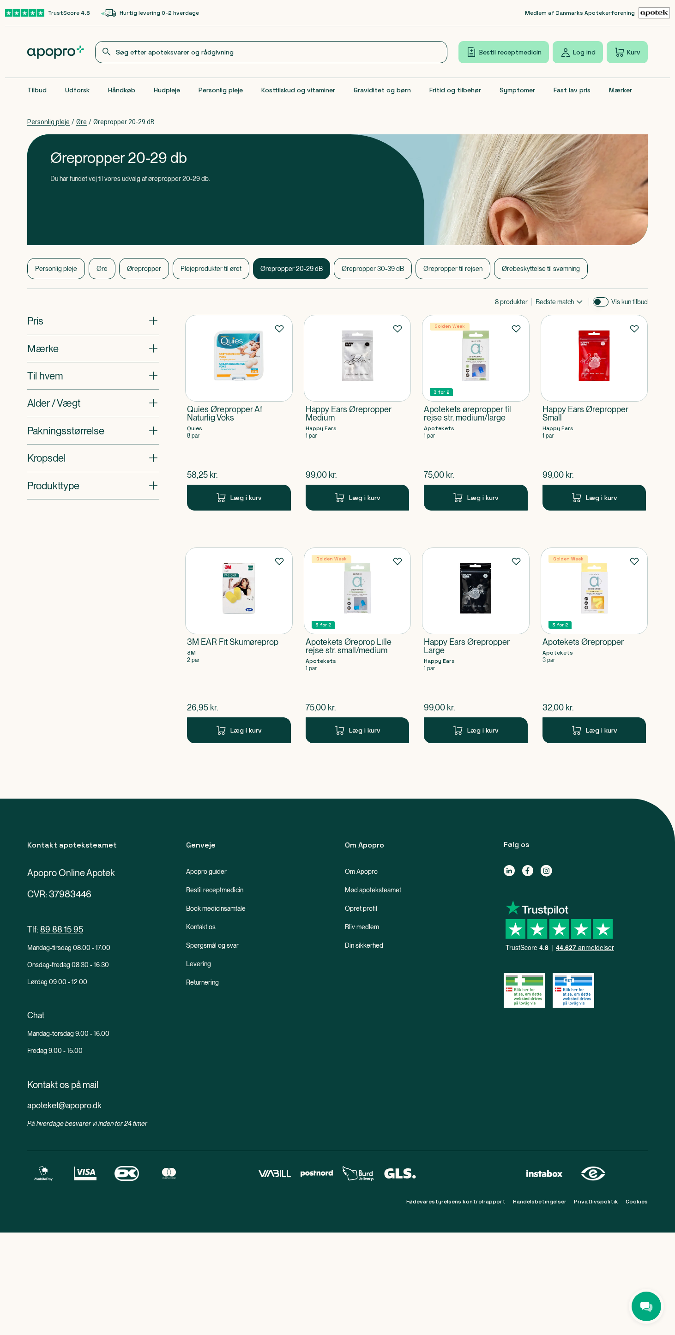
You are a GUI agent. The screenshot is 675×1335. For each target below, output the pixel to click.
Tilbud (37, 90)
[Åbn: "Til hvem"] (93, 376)
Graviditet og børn (382, 90)
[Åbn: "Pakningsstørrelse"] (93, 431)
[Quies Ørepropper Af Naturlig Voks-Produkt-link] (239, 413)
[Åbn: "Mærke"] (93, 348)
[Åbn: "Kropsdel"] (93, 458)
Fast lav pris (572, 90)
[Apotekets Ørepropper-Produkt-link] (594, 645)
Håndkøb (121, 90)
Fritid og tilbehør (455, 90)
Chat (35, 1015)
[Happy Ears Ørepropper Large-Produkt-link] (476, 645)
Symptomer (517, 90)
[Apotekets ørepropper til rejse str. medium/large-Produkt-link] (476, 413)
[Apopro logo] (55, 52)
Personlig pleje (221, 90)
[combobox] (271, 52)
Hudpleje (167, 90)
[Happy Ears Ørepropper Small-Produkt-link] (594, 413)
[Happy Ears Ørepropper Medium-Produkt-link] (357, 413)
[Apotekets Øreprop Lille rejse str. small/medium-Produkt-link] (357, 645)
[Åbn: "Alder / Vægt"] (93, 403)
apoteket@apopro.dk (64, 1105)
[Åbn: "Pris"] (93, 321)
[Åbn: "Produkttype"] (93, 485)
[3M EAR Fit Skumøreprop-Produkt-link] (239, 645)
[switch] (601, 302)
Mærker (620, 90)
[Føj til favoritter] (279, 328)
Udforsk (77, 90)
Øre (81, 122)
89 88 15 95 (61, 929)
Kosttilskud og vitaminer (298, 90)
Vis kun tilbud (629, 302)
